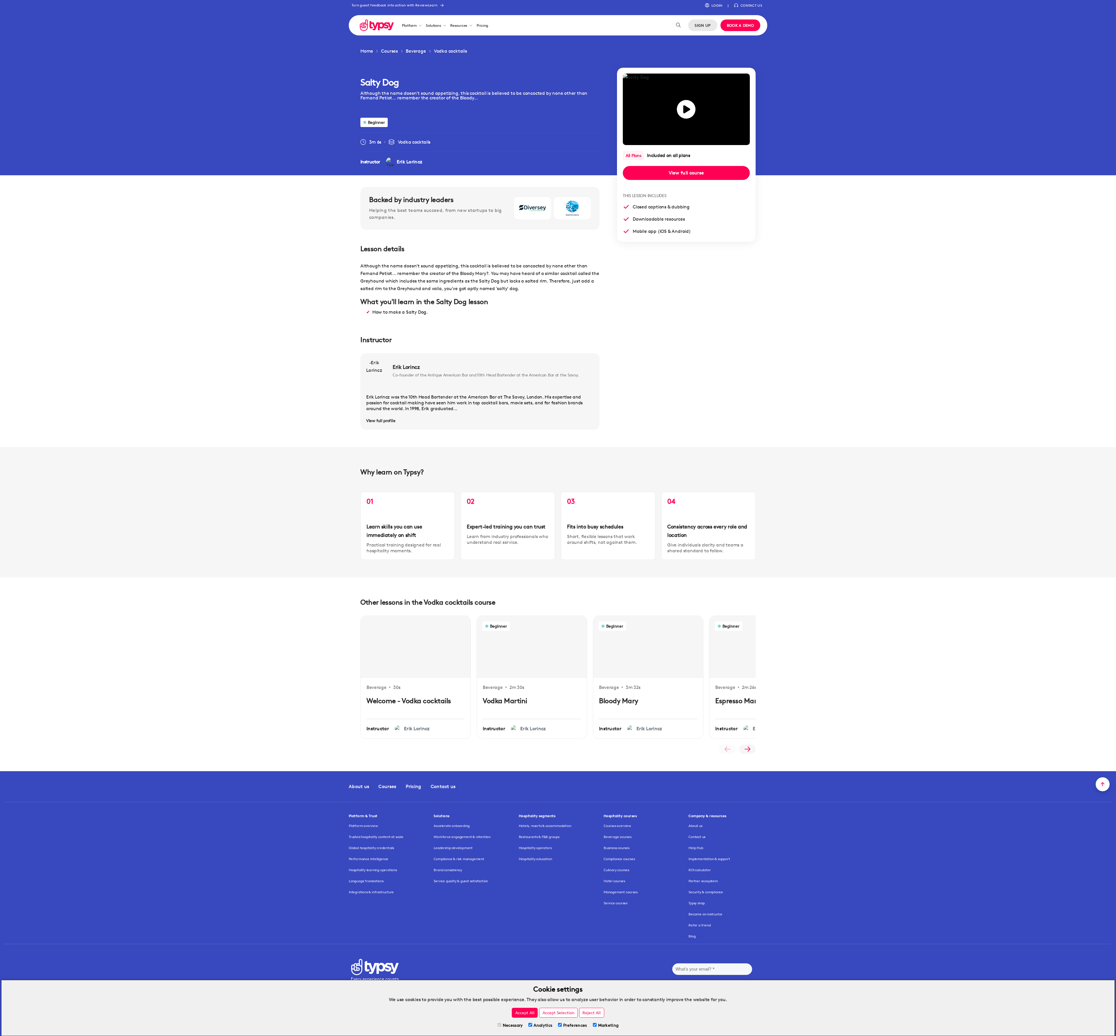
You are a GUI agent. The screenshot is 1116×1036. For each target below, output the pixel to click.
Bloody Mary (618, 701)
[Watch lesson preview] (686, 109)
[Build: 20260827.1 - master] (377, 25)
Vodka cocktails (450, 51)
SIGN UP (703, 25)
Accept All (524, 1012)
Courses (389, 51)
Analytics (543, 1025)
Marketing (608, 1025)
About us (359, 786)
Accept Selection (559, 1012)
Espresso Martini (741, 701)
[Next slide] (747, 749)
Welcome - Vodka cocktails (408, 701)
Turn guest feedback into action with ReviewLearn (394, 5)
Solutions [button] (433, 25)
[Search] (678, 25)
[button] (713, 5)
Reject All (591, 1012)
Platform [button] (409, 25)
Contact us (443, 786)
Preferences (575, 1025)
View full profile (380, 420)
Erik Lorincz (406, 367)
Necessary (513, 1025)
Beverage (416, 51)
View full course (686, 173)
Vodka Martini (505, 701)
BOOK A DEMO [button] (740, 25)
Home (366, 51)
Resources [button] (458, 25)
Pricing (483, 25)
